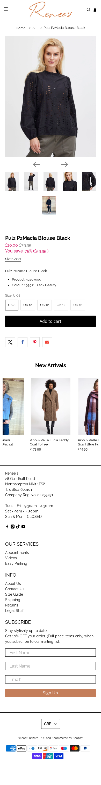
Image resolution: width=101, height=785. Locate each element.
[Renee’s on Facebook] (7, 527)
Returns (11, 605)
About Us (13, 583)
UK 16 (77, 305)
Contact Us (14, 589)
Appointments (17, 553)
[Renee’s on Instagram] (13, 527)
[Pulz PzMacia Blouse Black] (50, 96)
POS (42, 738)
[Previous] (36, 164)
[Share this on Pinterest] (35, 342)
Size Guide (14, 594)
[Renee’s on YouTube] (23, 527)
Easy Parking (16, 563)
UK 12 (44, 305)
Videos (11, 558)
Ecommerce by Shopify (67, 738)
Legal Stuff (14, 611)
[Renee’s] (50, 9)
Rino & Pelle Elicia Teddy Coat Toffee (49, 442)
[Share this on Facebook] (22, 342)
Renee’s (33, 738)
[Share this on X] (10, 342)
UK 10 (27, 305)
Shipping (12, 600)
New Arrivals (50, 365)
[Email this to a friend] (47, 342)
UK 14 (61, 305)
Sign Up (50, 693)
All (34, 28)
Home (21, 28)
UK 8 (12, 305)
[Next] (65, 164)
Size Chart (13, 259)
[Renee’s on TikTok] (18, 527)
